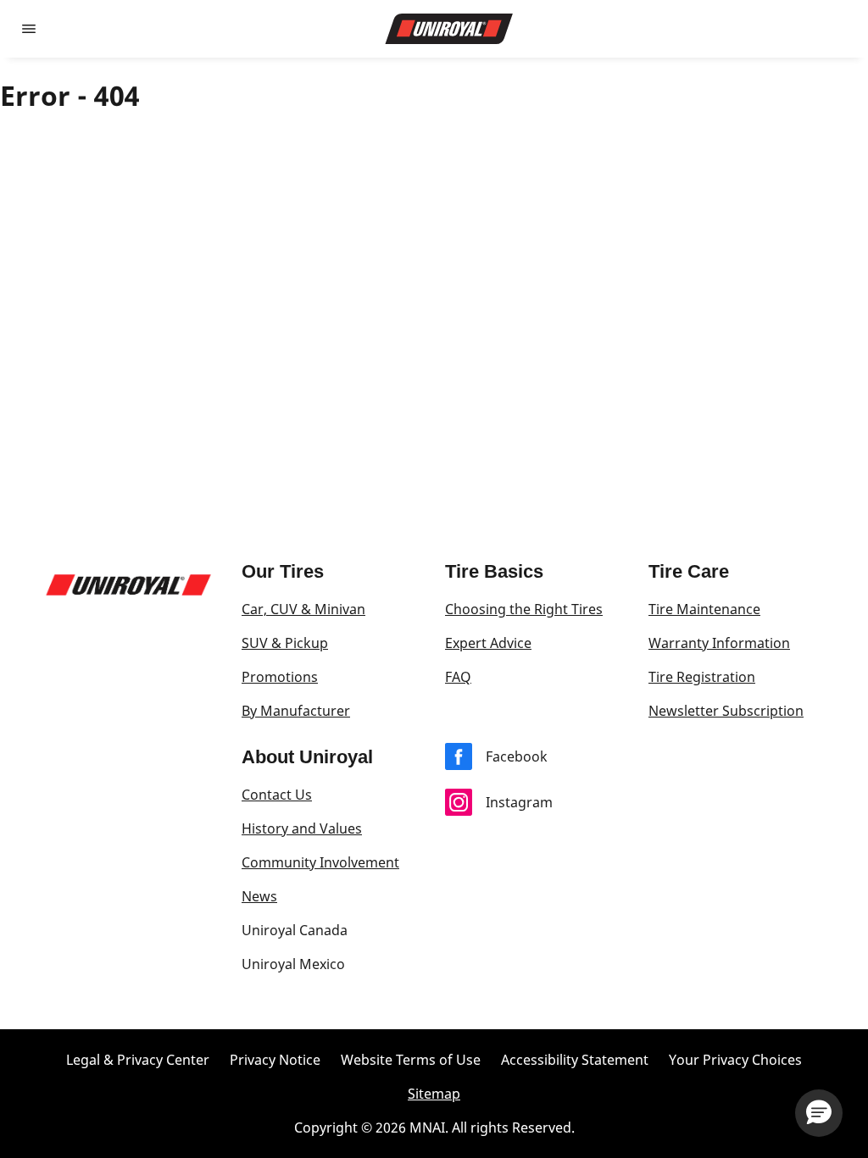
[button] (819, 1113)
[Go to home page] (449, 29)
